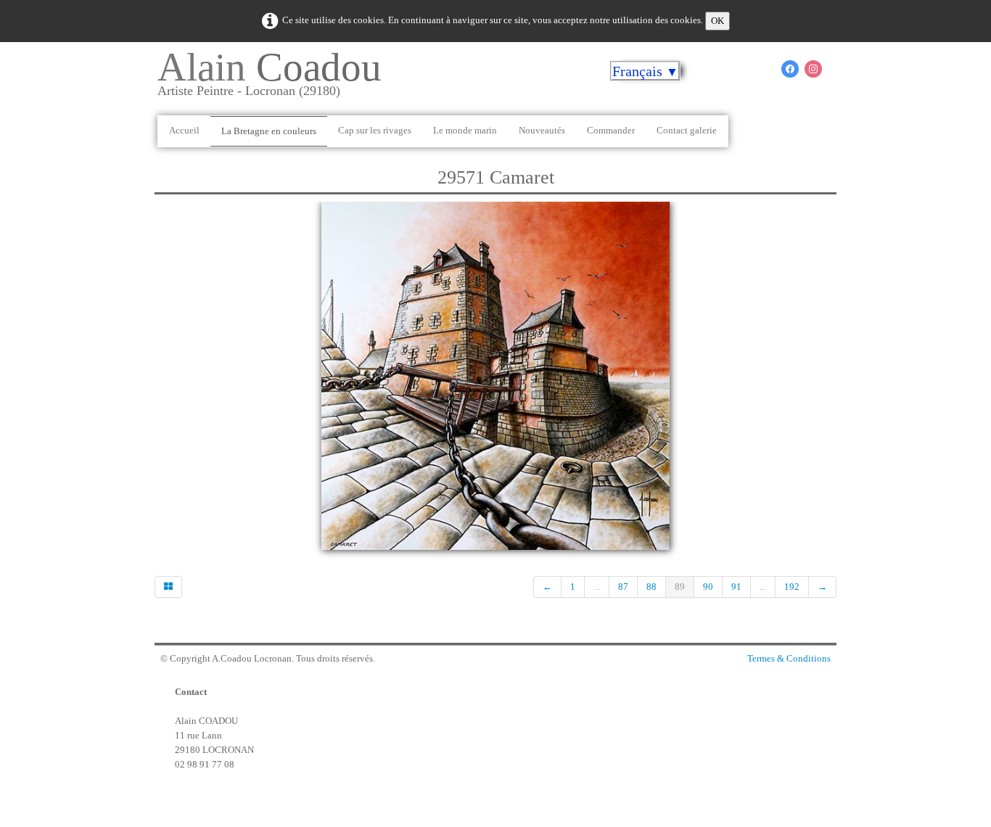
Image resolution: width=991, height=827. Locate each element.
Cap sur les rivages (374, 130)
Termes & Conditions (789, 658)
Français (645, 71)
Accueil (184, 130)
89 (680, 586)
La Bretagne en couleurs (268, 131)
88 (651, 586)
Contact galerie (687, 130)
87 (623, 586)
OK (717, 20)
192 (791, 586)
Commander (611, 130)
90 (708, 586)
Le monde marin (465, 130)
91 (736, 586)
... (596, 586)
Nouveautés (542, 130)
